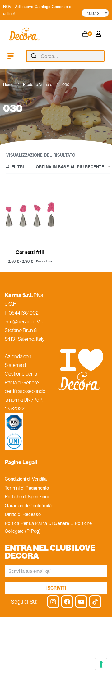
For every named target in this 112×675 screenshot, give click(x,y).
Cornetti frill (30, 252)
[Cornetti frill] (30, 212)
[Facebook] (67, 601)
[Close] (102, 56)
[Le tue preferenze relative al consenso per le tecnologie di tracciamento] (101, 664)
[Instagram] (53, 601)
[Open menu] (10, 55)
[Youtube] (81, 601)
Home (8, 84)
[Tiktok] (95, 601)
